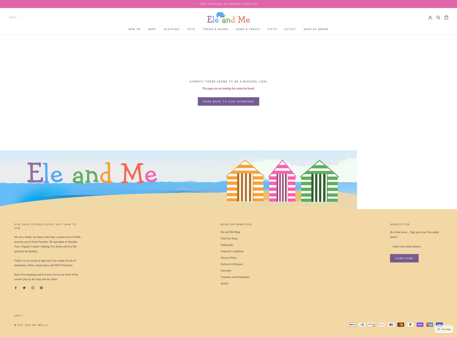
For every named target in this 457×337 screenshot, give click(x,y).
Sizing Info (227, 244)
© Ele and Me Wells (31, 325)
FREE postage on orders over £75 (228, 4)
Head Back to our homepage (228, 101)
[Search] (438, 17)
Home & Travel (248, 29)
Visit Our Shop (229, 238)
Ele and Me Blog (230, 231)
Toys (191, 29)
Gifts (272, 29)
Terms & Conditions (232, 251)
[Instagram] (32, 287)
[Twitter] (24, 287)
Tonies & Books (215, 29)
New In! (135, 29)
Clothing (172, 29)
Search (224, 283)
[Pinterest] (41, 287)
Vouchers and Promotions (235, 277)
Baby (152, 29)
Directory (226, 270)
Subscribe (404, 258)
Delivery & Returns (232, 264)
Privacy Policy (229, 257)
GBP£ (13, 17)
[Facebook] (15, 287)
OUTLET (290, 29)
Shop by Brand (316, 29)
